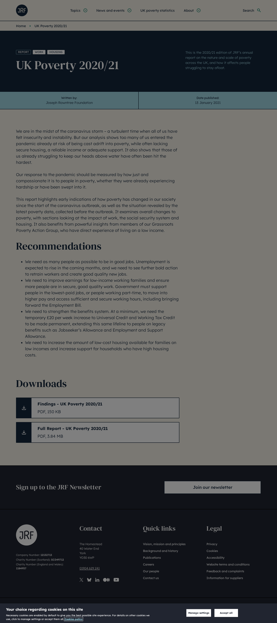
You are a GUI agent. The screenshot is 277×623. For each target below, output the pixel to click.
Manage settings (198, 612)
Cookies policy (74, 619)
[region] (138, 613)
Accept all (226, 612)
